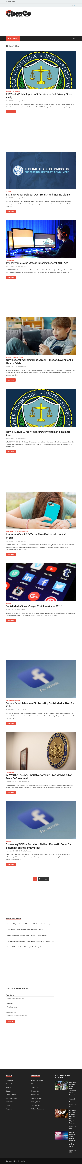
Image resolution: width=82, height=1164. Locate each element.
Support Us (35, 1091)
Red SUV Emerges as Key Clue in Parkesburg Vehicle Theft (27, 935)
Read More (10, 111)
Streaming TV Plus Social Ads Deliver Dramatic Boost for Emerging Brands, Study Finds (38, 846)
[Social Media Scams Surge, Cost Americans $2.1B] (41, 582)
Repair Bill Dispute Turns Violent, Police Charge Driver (25, 947)
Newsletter (10, 1084)
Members (9, 1080)
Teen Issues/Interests (21, 531)
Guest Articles (11, 1094)
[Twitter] (72, 5)
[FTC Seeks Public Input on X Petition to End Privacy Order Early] (41, 70)
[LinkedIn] (75, 5)
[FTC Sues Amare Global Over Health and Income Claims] (41, 171)
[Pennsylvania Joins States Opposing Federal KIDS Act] (41, 239)
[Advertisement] (42, 28)
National (9, 91)
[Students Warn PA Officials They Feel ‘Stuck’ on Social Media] (41, 511)
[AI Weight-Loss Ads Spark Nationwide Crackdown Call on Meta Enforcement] (41, 751)
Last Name (9, 1003)
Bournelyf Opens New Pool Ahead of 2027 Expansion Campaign (29, 924)
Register (9, 1109)
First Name (10, 995)
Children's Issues (11, 357)
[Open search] (74, 38)
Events (8, 1087)
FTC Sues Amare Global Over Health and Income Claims (38, 194)
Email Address (11, 1012)
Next (45, 879)
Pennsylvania (10, 260)
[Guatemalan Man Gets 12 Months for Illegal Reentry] (61, 1111)
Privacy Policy (35, 1102)
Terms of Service (36, 1098)
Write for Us (35, 1094)
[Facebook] (69, 5)
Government (10, 700)
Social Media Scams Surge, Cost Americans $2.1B (34, 606)
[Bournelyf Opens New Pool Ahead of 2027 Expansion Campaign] (61, 1082)
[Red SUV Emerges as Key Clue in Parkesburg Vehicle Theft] (61, 1133)
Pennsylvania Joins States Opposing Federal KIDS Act (37, 262)
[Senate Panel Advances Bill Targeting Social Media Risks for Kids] (41, 679)
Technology (16, 91)
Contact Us (35, 1087)
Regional (9, 841)
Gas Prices (9, 1102)
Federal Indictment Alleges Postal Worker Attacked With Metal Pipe (30, 941)
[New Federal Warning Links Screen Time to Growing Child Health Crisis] (41, 336)
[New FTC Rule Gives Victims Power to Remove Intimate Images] (41, 408)
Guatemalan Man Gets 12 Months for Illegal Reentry (25, 929)
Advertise (34, 1084)
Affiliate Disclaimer (37, 1109)
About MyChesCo (37, 1080)
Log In (8, 1105)
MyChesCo (21, 1161)
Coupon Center (11, 1098)
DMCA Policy (35, 1105)
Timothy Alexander (26, 851)
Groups (8, 1091)
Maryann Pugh (21, 101)
